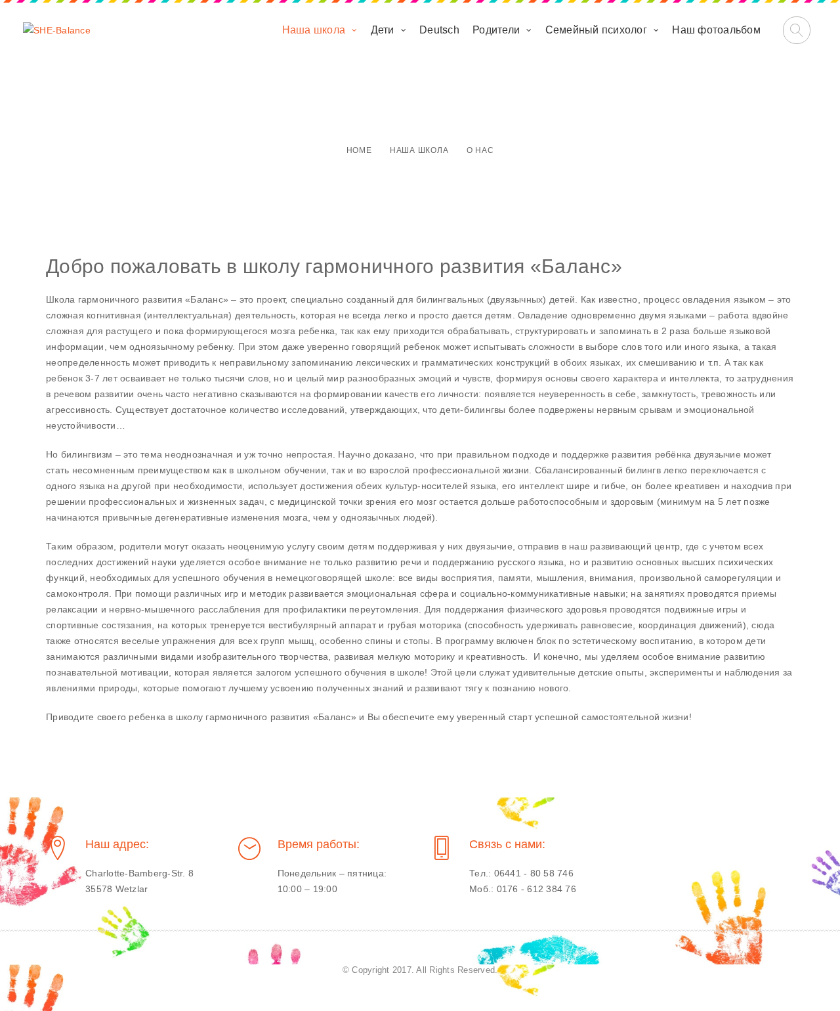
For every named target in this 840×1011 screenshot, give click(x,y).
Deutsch (439, 29)
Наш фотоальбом (716, 29)
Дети (382, 29)
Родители (496, 29)
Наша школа (314, 29)
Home (359, 150)
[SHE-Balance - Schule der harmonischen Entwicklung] (57, 30)
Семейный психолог (596, 29)
